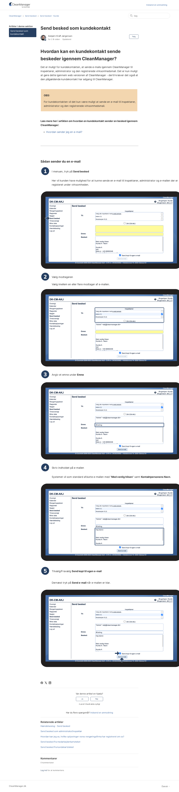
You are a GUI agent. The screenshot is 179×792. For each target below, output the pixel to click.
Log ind (44, 770)
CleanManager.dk (17, 786)
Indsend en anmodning (156, 5)
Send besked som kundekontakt (19, 32)
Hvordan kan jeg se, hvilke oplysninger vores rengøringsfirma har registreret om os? (82, 736)
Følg (134, 36)
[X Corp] (46, 683)
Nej (96, 699)
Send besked (30, 16)
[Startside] (19, 5)
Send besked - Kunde (49, 16)
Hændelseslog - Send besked (55, 726)
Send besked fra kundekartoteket (57, 747)
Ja (82, 699)
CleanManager (15, 16)
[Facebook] (42, 683)
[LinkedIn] (50, 683)
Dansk (165, 786)
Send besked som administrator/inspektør (61, 731)
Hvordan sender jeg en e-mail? (64, 131)
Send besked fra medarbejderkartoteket (60, 741)
